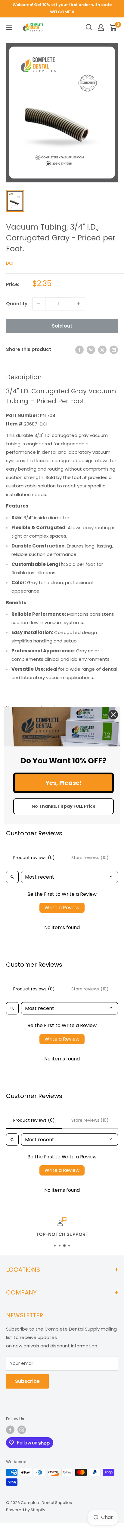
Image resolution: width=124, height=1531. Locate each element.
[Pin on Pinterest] (91, 349)
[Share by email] (114, 349)
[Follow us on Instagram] (21, 1430)
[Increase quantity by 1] (78, 303)
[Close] (113, 714)
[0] (113, 27)
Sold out (62, 325)
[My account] (101, 27)
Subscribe (27, 1381)
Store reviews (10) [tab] (90, 858)
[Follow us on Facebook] (10, 1430)
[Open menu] (9, 27)
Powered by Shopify (25, 1510)
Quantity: (17, 303)
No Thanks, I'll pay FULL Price (64, 806)
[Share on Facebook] (79, 349)
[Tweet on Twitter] (102, 349)
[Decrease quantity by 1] (39, 303)
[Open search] (89, 27)
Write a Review (62, 907)
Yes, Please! (63, 783)
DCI (9, 263)
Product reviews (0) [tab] (34, 858)
